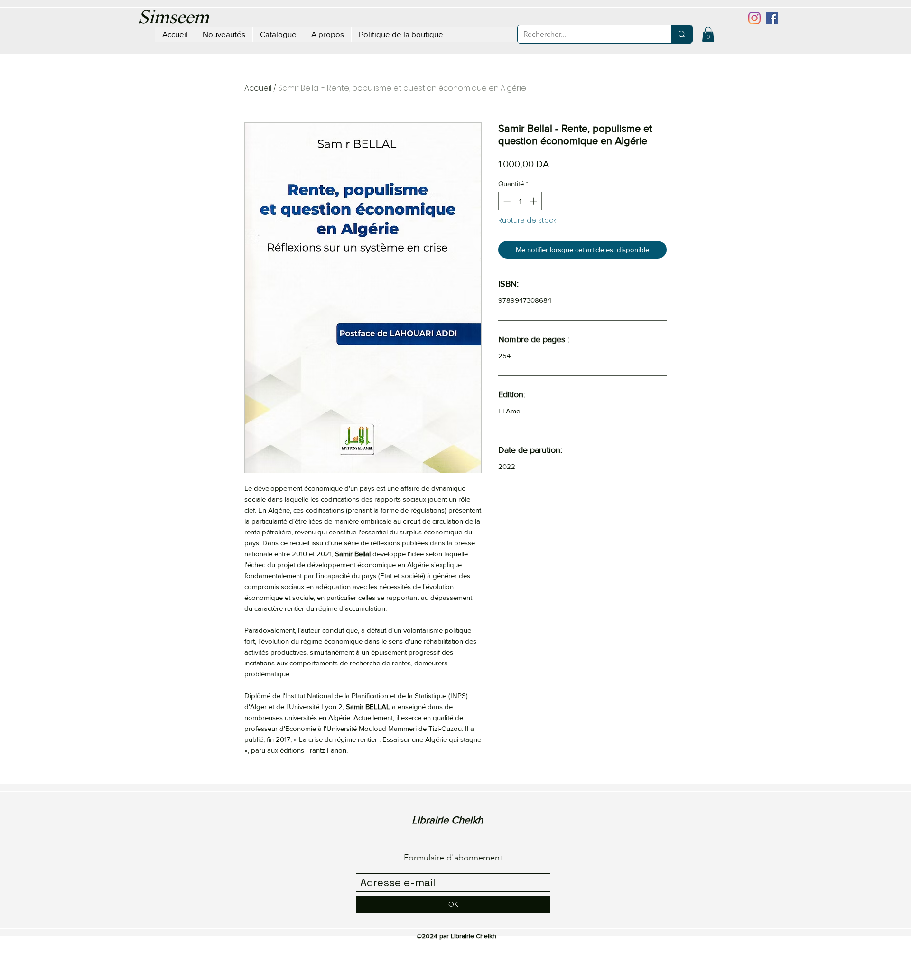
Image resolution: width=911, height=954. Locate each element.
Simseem (173, 18)
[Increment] (534, 201)
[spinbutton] (520, 201)
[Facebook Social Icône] (772, 18)
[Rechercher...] (681, 34)
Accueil (257, 88)
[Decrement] (506, 201)
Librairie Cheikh (447, 819)
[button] (708, 34)
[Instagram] (754, 18)
